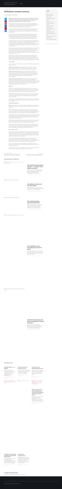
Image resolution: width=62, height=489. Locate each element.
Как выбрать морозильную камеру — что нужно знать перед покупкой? (35, 166)
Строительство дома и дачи (51, 36)
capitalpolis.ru (18, 147)
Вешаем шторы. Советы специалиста (12, 154)
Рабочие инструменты (50, 28)
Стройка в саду (49, 37)
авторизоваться (22, 474)
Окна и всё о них (49, 21)
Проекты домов (49, 27)
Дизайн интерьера (49, 15)
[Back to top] (59, 486)
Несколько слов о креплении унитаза (35, 154)
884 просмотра (38, 209)
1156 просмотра (38, 329)
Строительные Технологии (10, 4)
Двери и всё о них (49, 13)
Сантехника (48, 30)
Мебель (47, 20)
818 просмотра (15, 15)
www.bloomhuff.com (28, 148)
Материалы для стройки (50, 18)
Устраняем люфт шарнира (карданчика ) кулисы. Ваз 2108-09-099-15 (10, 455)
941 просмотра (38, 191)
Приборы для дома (7, 9)
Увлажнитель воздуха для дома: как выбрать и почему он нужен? (35, 321)
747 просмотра (38, 255)
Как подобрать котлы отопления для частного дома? (34, 247)
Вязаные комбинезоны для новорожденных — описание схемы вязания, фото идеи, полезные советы (37, 392)
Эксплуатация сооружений (51, 39)
